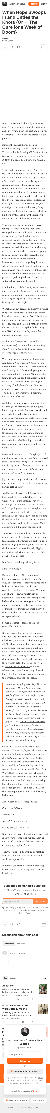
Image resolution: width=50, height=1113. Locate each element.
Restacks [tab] (21, 943)
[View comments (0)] (11, 47)
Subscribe (34, 4)
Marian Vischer (21, 995)
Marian (5, 38)
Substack (11, 1107)
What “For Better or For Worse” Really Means (15, 1007)
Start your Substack (17, 1100)
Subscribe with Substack (27, 1071)
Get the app (38, 1100)
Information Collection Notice (30, 910)
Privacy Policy (33, 1083)
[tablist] (14, 943)
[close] (42, 1028)
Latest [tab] (13, 978)
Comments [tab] (9, 943)
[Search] (45, 978)
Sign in (44, 4)
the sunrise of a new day (17, 666)
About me (8, 985)
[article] (25, 992)
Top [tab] (5, 978)
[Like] (5, 47)
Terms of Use (38, 907)
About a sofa (14, 127)
